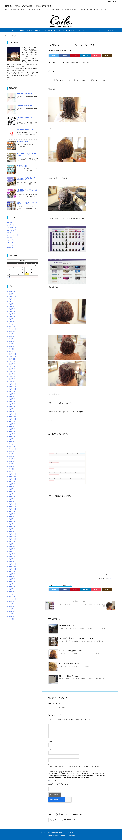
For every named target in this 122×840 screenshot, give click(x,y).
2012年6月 (11, 609)
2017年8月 (11, 454)
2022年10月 (11, 299)
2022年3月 (11, 316)
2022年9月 (11, 301)
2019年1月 (11, 411)
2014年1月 (11, 561)
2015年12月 (11, 504)
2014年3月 (11, 556)
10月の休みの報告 (22, 166)
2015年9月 (11, 511)
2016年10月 (11, 479)
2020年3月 (11, 376)
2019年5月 (11, 401)
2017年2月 (11, 469)
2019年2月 (11, 409)
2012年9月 (11, 601)
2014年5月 (11, 551)
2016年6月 (11, 489)
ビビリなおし (11, 230)
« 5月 (8, 277)
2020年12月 (11, 354)
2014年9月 (11, 541)
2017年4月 (11, 464)
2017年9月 (11, 451)
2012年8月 (11, 604)
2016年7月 (11, 486)
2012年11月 (11, 596)
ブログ (10, 225)
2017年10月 (11, 449)
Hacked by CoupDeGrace (24, 93)
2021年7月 (11, 336)
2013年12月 (11, 564)
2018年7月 (11, 426)
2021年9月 (11, 331)
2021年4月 (11, 344)
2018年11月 (11, 416)
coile (109, 579)
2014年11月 (11, 536)
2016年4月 (11, 494)
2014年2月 (11, 559)
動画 (9, 222)
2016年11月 (11, 476)
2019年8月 (11, 394)
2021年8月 (11, 334)
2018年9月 (11, 421)
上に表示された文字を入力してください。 (60, 784)
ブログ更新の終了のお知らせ (25, 129)
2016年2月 (11, 499)
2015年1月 (11, 531)
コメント (50, 723)
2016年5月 (11, 491)
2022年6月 (11, 309)
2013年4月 (11, 584)
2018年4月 (11, 434)
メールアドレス (53, 749)
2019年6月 (11, 399)
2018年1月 (11, 441)
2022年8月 (11, 304)
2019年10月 (11, 389)
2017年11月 (11, 446)
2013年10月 (11, 569)
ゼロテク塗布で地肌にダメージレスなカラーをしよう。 (76, 638)
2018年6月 (11, 429)
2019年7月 (11, 396)
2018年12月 (11, 414)
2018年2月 (11, 439)
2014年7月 (11, 546)
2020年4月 (11, 374)
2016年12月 (11, 474)
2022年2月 (11, 319)
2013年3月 (11, 586)
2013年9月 (11, 571)
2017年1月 (11, 471)
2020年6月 (11, 369)
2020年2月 (11, 379)
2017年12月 (11, 444)
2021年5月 (11, 341)
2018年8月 (11, 424)
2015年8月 (11, 514)
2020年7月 (11, 366)
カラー (15, 36)
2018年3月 (11, 436)
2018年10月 (11, 419)
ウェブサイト (52, 757)
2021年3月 (11, 346)
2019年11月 (11, 386)
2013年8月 (11, 574)
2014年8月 (11, 544)
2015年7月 (11, 516)
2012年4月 (11, 614)
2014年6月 (11, 549)
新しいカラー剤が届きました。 (69, 676)
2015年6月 (11, 519)
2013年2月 (11, 589)
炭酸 (9, 232)
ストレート (11, 245)
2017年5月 (11, 461)
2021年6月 (11, 339)
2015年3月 (11, 526)
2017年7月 (11, 456)
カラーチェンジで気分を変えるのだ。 (71, 651)
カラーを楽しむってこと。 (67, 625)
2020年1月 (11, 381)
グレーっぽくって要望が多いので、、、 (71, 663)
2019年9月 (11, 391)
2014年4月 (11, 554)
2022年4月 (11, 314)
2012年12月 (11, 594)
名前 (50, 741)
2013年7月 (11, 576)
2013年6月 (11, 579)
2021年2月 (11, 349)
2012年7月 (11, 606)
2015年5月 (11, 521)
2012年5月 (11, 611)
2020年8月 (11, 364)
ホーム (8, 36)
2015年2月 (11, 529)
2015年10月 (11, 509)
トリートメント (12, 235)
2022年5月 (11, 311)
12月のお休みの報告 (22, 141)
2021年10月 (11, 329)
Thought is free (70, 835)
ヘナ (9, 237)
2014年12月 (11, 534)
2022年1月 (11, 321)
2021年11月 (11, 326)
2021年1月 (11, 351)
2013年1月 (11, 591)
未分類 (10, 247)
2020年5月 (11, 371)
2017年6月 (11, 459)
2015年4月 (11, 524)
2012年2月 (11, 619)
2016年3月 (11, 496)
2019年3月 (11, 406)
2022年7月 (11, 306)
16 (35, 270)
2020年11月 (11, 356)
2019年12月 (11, 384)
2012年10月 (11, 599)
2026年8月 (11, 291)
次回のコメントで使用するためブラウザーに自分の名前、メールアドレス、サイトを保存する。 (75, 766)
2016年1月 (11, 501)
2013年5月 (11, 581)
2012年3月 (11, 616)
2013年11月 (11, 566)
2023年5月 (11, 294)
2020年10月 (11, 359)
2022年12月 (11, 296)
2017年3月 (11, 466)
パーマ (10, 242)
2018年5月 (11, 431)
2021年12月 (11, 324)
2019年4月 (11, 404)
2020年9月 (11, 361)
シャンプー (11, 227)
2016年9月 (11, 481)
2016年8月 (11, 484)
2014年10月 (11, 539)
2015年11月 (11, 506)
